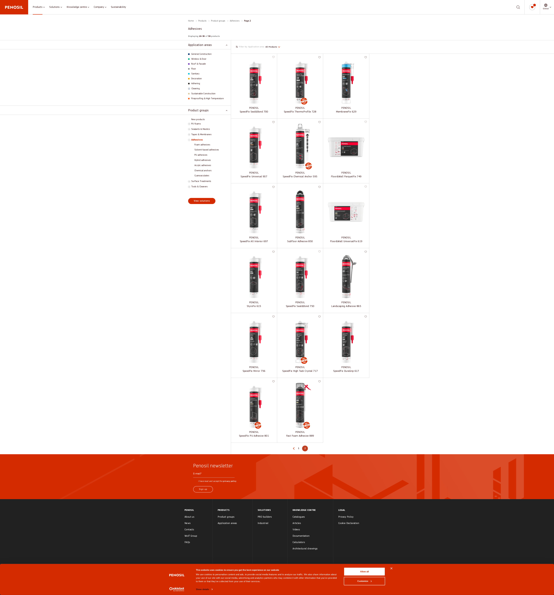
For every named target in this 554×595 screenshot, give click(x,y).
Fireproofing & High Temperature (207, 98)
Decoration (196, 79)
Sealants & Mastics (200, 129)
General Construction (201, 54)
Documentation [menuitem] (301, 536)
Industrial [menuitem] (263, 523)
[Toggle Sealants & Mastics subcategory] (189, 129)
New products (198, 119)
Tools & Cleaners (199, 187)
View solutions (202, 201)
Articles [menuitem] (297, 523)
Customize (362, 581)
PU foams (196, 124)
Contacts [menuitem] (189, 529)
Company (99, 7)
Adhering (195, 83)
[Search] (518, 7)
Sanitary (195, 74)
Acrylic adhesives (202, 165)
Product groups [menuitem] (226, 517)
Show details (202, 589)
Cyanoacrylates (201, 176)
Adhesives (234, 21)
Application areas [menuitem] (227, 523)
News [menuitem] (188, 523)
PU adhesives (200, 155)
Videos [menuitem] (296, 529)
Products (37, 7)
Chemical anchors (203, 171)
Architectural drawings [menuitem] (305, 548)
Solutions (54, 7)
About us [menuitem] (189, 517)
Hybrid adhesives (202, 160)
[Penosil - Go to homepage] (14, 7)
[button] (547, 7)
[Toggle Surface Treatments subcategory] (189, 181)
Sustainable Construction (203, 94)
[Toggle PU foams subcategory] (189, 124)
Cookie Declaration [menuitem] (348, 523)
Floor (193, 69)
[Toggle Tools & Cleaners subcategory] (189, 187)
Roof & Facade (198, 64)
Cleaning (195, 88)
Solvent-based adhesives (206, 150)
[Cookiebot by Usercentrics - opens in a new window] (176, 589)
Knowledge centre (77, 7)
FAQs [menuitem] (187, 542)
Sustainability (118, 7)
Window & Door (198, 59)
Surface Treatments (201, 181)
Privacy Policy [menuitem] (346, 517)
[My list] (532, 7)
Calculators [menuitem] (299, 542)
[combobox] (516, 7)
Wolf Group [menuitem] (191, 536)
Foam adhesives (202, 145)
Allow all (364, 571)
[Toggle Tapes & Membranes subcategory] (189, 134)
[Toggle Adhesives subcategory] (189, 140)
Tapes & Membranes (201, 134)
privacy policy (229, 481)
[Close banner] (391, 568)
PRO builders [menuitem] (265, 517)
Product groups (218, 21)
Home (191, 21)
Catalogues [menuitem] (299, 517)
